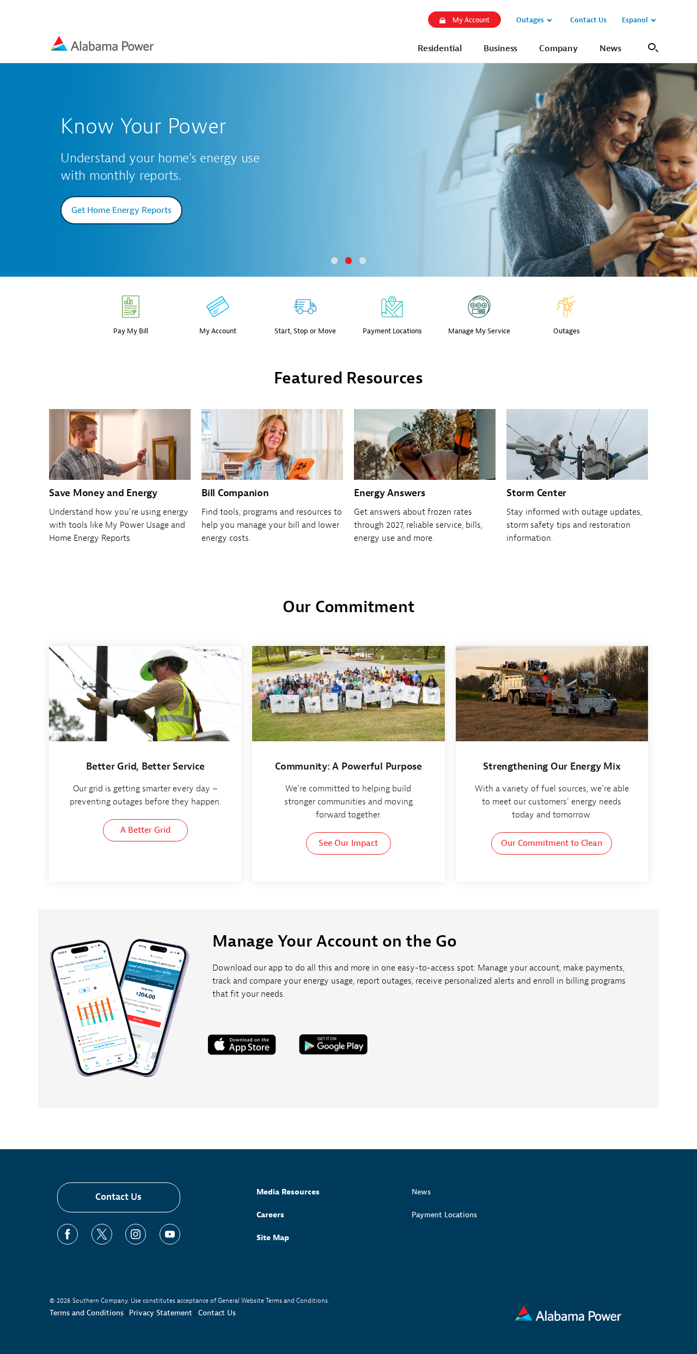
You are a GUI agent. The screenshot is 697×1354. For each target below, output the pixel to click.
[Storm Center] (577, 482)
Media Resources (288, 1192)
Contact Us (118, 1197)
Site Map (272, 1237)
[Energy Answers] (425, 482)
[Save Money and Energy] (120, 482)
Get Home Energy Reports (121, 210)
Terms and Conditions (87, 1313)
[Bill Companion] (272, 482)
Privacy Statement (160, 1313)
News (421, 1192)
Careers (270, 1214)
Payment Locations (444, 1214)
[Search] (651, 47)
